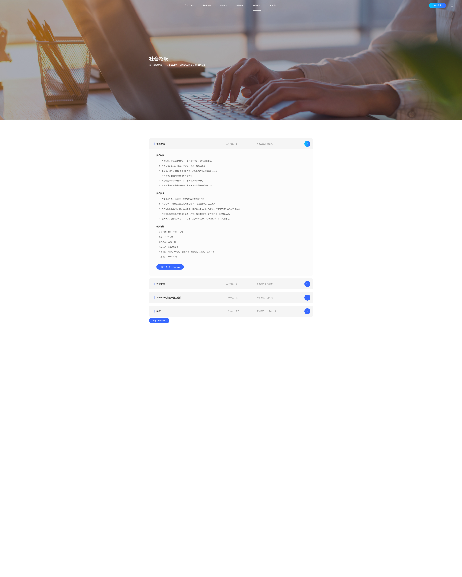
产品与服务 (189, 5)
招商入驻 (224, 5)
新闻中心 (240, 5)
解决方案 (207, 5)
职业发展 (257, 5)
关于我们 (273, 5)
